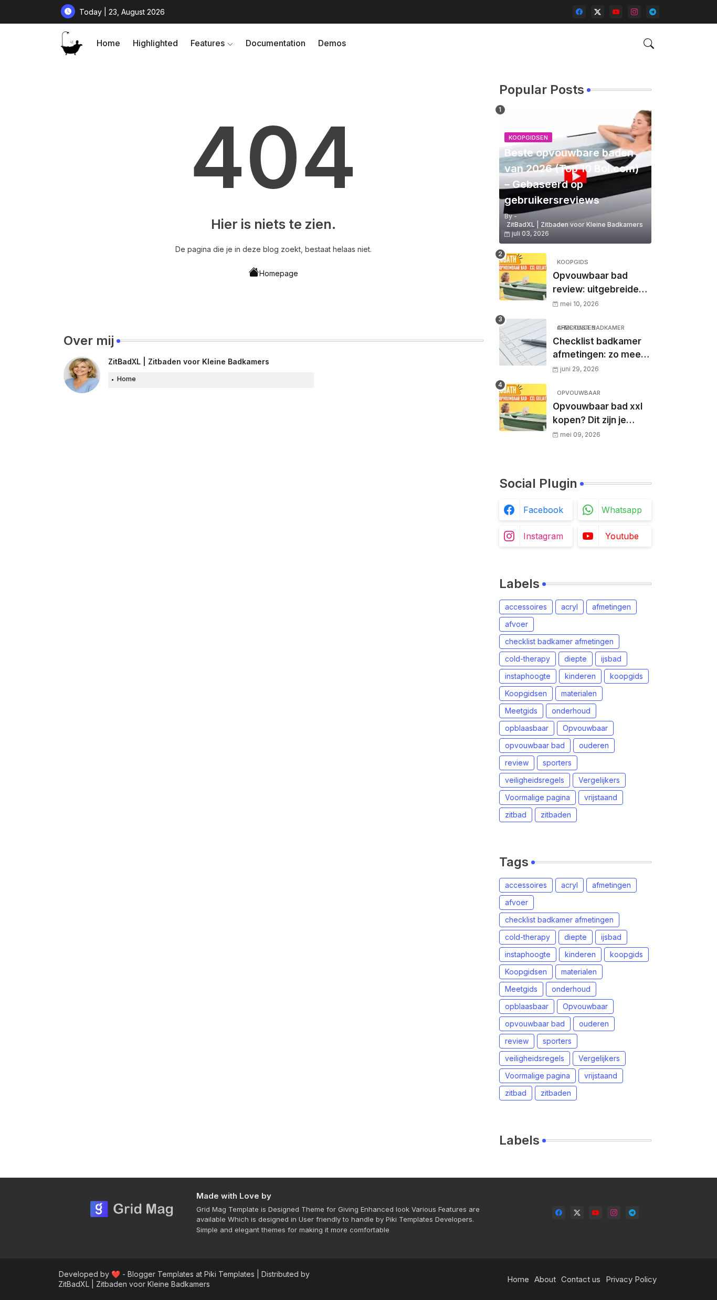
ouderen (594, 745)
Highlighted (155, 43)
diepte (575, 658)
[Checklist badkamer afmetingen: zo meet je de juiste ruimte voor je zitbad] (522, 342)
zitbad (515, 814)
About (545, 1279)
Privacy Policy (631, 1279)
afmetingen (611, 606)
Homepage (278, 273)
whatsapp (622, 510)
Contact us (580, 1279)
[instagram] (634, 11)
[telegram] (652, 11)
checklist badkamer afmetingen (559, 641)
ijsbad (611, 658)
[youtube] (616, 11)
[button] (648, 43)
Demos (332, 43)
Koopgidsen (526, 693)
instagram (543, 536)
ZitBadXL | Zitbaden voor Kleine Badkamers (188, 361)
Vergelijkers (599, 779)
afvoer (516, 624)
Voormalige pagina (537, 797)
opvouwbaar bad (535, 745)
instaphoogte (528, 676)
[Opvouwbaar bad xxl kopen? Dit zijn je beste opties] (522, 407)
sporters (557, 762)
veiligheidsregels (534, 779)
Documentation (275, 43)
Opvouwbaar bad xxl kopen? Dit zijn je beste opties (597, 414)
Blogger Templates (161, 1274)
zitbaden (556, 814)
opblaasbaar (527, 728)
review (517, 762)
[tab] (108, 43)
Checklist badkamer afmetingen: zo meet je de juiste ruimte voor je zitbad (599, 349)
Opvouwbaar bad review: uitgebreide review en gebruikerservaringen (601, 283)
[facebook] (579, 11)
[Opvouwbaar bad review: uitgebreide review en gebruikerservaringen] (522, 276)
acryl (569, 606)
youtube (622, 536)
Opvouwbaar (585, 728)
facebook (543, 510)
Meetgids (521, 710)
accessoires (526, 606)
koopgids (626, 676)
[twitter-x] (597, 11)
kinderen (580, 676)
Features (208, 43)
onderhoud (571, 710)
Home (108, 43)
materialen (579, 693)
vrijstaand (600, 797)
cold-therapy (527, 658)
